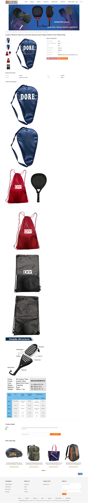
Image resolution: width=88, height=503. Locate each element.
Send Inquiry (55, 434)
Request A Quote (71, 1)
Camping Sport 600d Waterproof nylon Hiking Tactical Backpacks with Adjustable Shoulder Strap (34, 464)
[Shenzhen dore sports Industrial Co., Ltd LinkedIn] (81, 474)
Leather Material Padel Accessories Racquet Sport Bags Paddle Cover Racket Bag (32, 31)
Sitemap (49, 498)
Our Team (26, 491)
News (42, 498)
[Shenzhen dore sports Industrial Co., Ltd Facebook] (79, 474)
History (25, 486)
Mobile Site (68, 498)
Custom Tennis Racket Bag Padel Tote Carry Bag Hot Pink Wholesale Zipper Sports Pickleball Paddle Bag (53, 464)
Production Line (46, 484)
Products (32, 1)
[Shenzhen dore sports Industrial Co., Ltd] (11, 2)
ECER (68, 500)
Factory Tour (46, 1)
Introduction (26, 484)
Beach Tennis (7, 489)
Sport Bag (7, 491)
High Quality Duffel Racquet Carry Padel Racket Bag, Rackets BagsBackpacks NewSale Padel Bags (73, 464)
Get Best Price (52, 58)
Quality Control (55, 1)
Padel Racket (7, 486)
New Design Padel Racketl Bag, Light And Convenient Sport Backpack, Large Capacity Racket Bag (14, 464)
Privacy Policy (58, 498)
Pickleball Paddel (8, 484)
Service (25, 489)
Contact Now (63, 58)
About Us (39, 1)
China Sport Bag (22, 500)
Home (26, 1)
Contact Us (63, 1)
